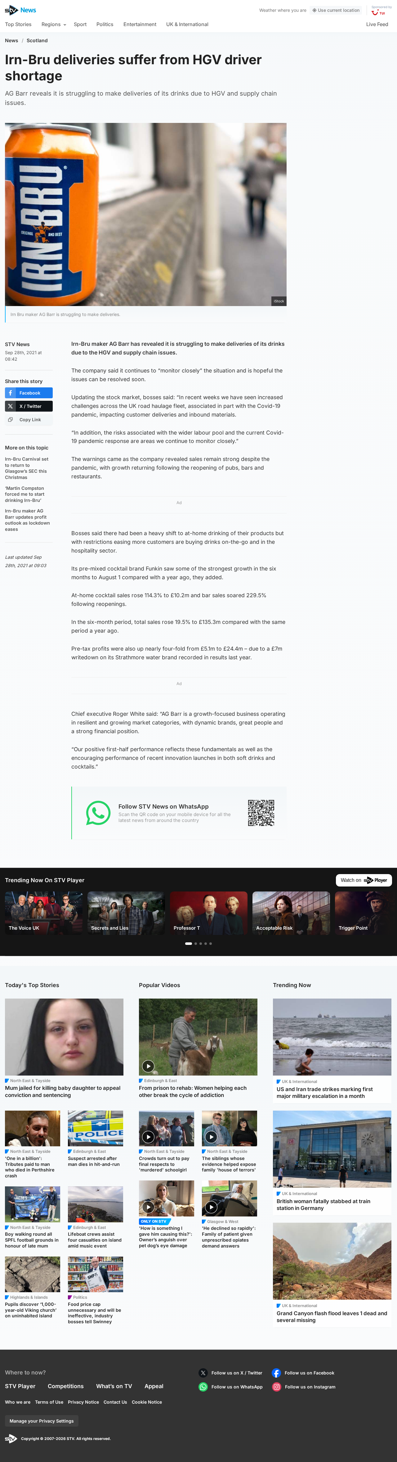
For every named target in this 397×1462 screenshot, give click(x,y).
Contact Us (115, 1402)
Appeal (154, 1386)
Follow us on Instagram (310, 1386)
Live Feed (377, 24)
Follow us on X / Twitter (237, 1372)
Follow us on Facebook (309, 1372)
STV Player (20, 1386)
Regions (51, 24)
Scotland (37, 40)
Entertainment (139, 24)
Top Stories (18, 24)
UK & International (187, 24)
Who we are (17, 1402)
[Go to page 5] (210, 943)
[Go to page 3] (200, 943)
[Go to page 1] (188, 943)
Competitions (66, 1386)
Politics (105, 24)
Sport (80, 24)
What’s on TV (114, 1386)
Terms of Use (49, 1402)
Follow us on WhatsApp (237, 1386)
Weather (267, 10)
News (11, 40)
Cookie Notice (147, 1402)
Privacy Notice (83, 1402)
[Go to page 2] (195, 943)
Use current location (338, 10)
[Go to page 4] (205, 943)
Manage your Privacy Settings (42, 1421)
